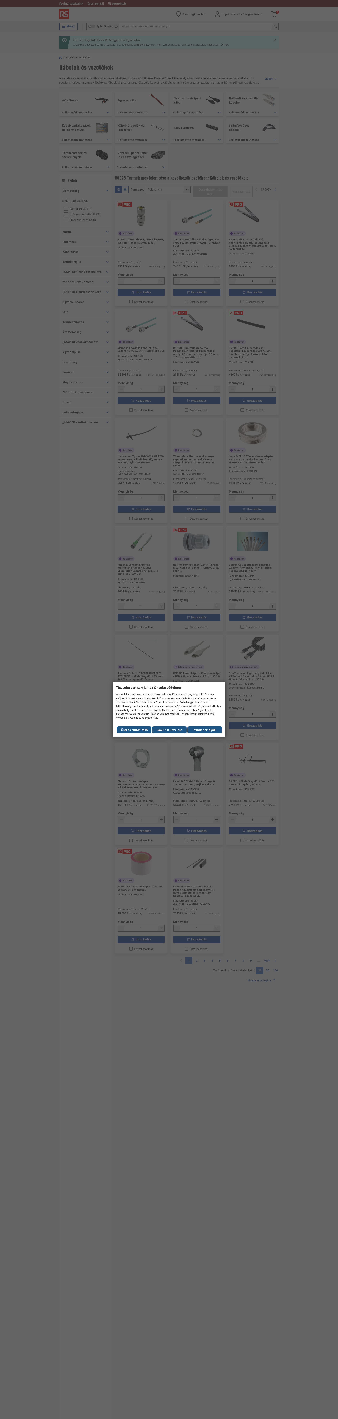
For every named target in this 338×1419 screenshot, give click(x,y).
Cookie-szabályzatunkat (144, 717)
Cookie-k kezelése (169, 730)
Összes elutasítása (134, 730)
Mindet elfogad (205, 730)
